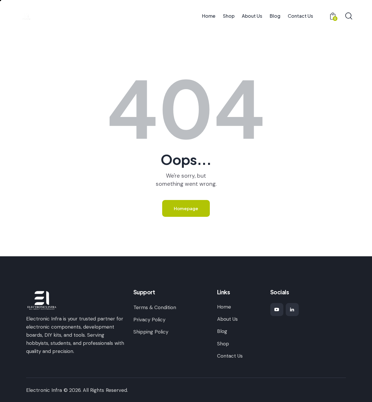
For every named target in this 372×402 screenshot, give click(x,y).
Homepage (186, 208)
